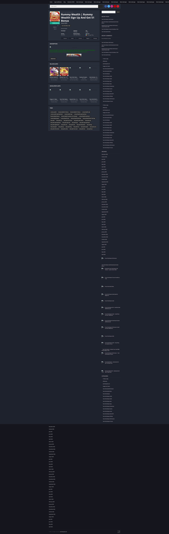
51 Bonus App (105, 58)
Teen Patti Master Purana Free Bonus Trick (110, 29)
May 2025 (103, 164)
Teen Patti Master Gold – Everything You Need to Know (112, 343)
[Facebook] (105, 6)
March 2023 (104, 227)
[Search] (100, 6)
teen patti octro (93, 126)
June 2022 (103, 249)
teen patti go (89, 124)
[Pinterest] (118, 6)
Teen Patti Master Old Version (107, 19)
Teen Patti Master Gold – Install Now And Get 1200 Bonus (112, 314)
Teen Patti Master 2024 (107, 76)
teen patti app (75, 122)
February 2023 (104, 229)
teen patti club (72, 124)
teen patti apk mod (66, 122)
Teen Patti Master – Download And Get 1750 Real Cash (112, 362)
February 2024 (104, 199)
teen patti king (69, 126)
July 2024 (103, 186)
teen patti (52, 120)
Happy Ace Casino (106, 66)
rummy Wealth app (68, 114)
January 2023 (104, 232)
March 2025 (104, 169)
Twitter (72, 38)
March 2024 (104, 196)
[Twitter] (108, 6)
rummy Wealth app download (80, 114)
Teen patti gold (54, 126)
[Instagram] (111, 6)
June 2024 (103, 189)
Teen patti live (76, 126)
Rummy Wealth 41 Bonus (63, 112)
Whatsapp (95, 38)
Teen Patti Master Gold (107, 91)
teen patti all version (68, 120)
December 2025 (105, 154)
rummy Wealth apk (86, 112)
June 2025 (103, 161)
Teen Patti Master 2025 (107, 78)
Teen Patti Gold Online (106, 31)
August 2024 (104, 184)
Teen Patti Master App (107, 83)
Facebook (65, 38)
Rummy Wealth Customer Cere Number (69, 116)
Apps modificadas (58, 2)
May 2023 (103, 221)
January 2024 (104, 201)
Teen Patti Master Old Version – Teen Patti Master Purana (112, 353)
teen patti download (81, 124)
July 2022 (103, 247)
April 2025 (103, 166)
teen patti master (84, 126)
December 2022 (105, 234)
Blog (64, 2)
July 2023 (103, 216)
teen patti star (82, 128)
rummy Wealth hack (65, 118)
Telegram (87, 38)
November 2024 (105, 176)
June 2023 (103, 219)
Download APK (56, 23)
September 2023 (105, 211)
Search (118, 12)
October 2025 (104, 156)
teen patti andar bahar (78, 120)
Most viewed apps (141, 2)
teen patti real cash (74, 128)
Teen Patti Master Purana (108, 101)
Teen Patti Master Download (108, 86)
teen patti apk (88, 120)
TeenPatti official (64, 32)
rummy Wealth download (84, 116)
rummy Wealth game (55, 118)
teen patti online (64, 128)
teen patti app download (85, 122)
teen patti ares (64, 124)
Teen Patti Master (106, 73)
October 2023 (104, 209)
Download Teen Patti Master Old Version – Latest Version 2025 (111, 269)
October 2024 (104, 179)
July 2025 (103, 159)
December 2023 (105, 204)
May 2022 (103, 252)
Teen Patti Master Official (108, 96)
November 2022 (105, 237)
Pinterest (80, 38)
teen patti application (55, 124)
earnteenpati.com (106, 63)
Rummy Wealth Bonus (55, 116)
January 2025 (104, 171)
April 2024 (103, 194)
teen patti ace (59, 120)
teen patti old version (55, 128)
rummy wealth (54, 112)
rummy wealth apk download (57, 114)
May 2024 (103, 191)
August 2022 (104, 244)
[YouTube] (114, 6)
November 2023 (105, 206)
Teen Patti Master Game (107, 88)
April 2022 (103, 254)
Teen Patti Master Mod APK (108, 93)
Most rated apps (79, 2)
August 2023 (104, 214)
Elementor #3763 (71, 2)
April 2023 (103, 224)
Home (51, 2)
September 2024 (105, 181)
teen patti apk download (56, 122)
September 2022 (105, 242)
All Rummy (105, 61)
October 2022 (104, 239)
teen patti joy (61, 126)
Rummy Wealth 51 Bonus (75, 112)
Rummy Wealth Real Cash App (89, 118)
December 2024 (105, 174)
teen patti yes (89, 128)
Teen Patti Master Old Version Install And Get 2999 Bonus (112, 328)
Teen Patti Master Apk (68, 12)
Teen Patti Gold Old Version (108, 68)
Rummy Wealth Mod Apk (76, 118)
